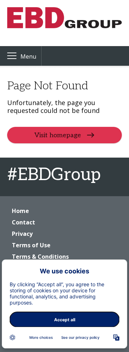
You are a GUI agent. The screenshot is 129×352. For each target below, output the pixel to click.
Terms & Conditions (40, 257)
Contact (23, 222)
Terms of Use (31, 245)
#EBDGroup (54, 175)
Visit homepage (57, 135)
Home (20, 211)
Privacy (22, 234)
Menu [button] (28, 56)
